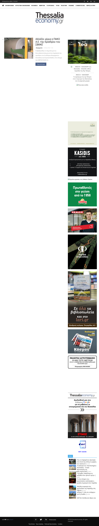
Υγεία (57, 5)
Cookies (60, 524)
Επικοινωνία (52, 520)
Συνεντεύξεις (80, 5)
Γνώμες (71, 5)
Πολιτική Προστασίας (51, 524)
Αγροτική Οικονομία (22, 5)
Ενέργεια (42, 5)
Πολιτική (64, 5)
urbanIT (11, 519)
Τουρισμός (50, 5)
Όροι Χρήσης (39, 524)
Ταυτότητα (32, 524)
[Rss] (46, 520)
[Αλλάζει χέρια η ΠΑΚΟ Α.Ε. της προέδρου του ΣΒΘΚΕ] (18, 48)
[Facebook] (36, 520)
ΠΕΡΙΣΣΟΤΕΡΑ (90, 5)
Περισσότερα (41, 64)
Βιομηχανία (9, 5)
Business (34, 5)
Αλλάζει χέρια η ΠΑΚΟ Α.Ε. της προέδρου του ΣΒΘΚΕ (47, 42)
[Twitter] (41, 520)
